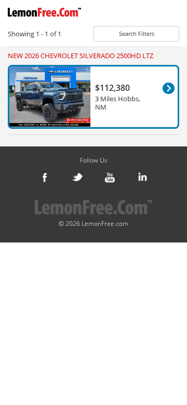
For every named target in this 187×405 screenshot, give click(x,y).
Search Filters (136, 33)
